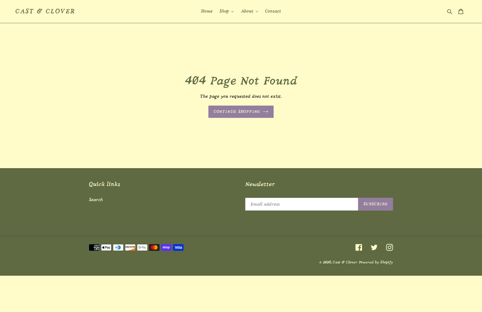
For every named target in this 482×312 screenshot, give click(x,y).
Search (96, 200)
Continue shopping (237, 111)
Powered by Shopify (376, 262)
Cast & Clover (45, 11)
